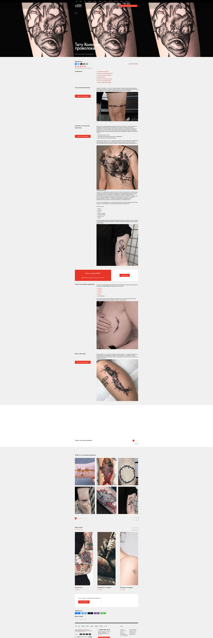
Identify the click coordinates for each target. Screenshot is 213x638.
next (137, 518)
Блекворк (100, 288)
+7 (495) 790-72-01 (109, 5)
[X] (81, 64)
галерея (95, 1)
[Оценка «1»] (76, 619)
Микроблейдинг (122, 633)
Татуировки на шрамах (123, 634)
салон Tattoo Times (135, 64)
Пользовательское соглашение (79, 631)
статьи (121, 1)
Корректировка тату (123, 630)
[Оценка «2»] (78, 619)
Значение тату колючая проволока (105, 73)
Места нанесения (101, 76)
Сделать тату (78, 587)
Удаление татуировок (132, 634)
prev (134, 518)
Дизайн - (76, 636)
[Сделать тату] (84, 558)
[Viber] (84, 64)
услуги (80, 1)
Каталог (76, 13)
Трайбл (99, 294)
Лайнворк (100, 291)
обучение (110, 1)
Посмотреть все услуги (79, 529)
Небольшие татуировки (126, 587)
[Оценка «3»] (81, 619)
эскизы (100, 1)
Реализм (99, 292)
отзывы (105, 1)
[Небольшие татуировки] (129, 558)
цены (85, 1)
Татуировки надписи (132, 633)
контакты (116, 1)
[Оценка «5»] (85, 619)
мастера (89, 1)
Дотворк (100, 289)
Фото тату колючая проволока (104, 80)
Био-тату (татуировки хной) (124, 635)
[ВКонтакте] (76, 64)
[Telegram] (79, 64)
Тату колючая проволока (103, 71)
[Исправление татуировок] (106, 558)
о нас (76, 1)
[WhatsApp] (87, 64)
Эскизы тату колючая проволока (105, 78)
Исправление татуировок (104, 587)
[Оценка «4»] (83, 619)
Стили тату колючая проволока (104, 75)
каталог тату (127, 1)
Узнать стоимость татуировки (104, 82)
